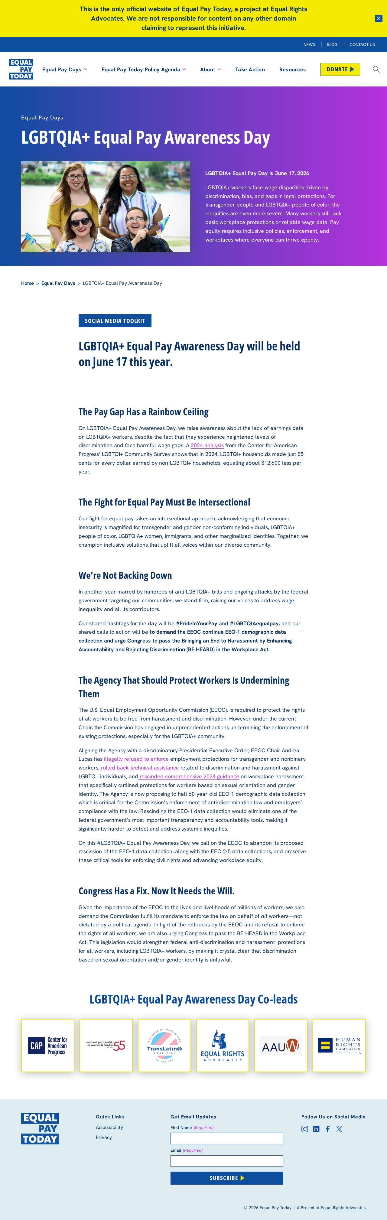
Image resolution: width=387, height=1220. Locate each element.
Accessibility (109, 1127)
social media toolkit (115, 321)
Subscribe (224, 1178)
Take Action (250, 69)
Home (27, 283)
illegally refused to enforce (135, 758)
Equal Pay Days (62, 69)
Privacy (104, 1137)
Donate (337, 69)
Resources (292, 69)
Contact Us (362, 44)
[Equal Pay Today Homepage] (21, 69)
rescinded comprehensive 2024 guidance (188, 776)
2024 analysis (207, 445)
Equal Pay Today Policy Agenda (141, 69)
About (207, 69)
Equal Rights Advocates (343, 1207)
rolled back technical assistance (139, 767)
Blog (332, 44)
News (309, 44)
